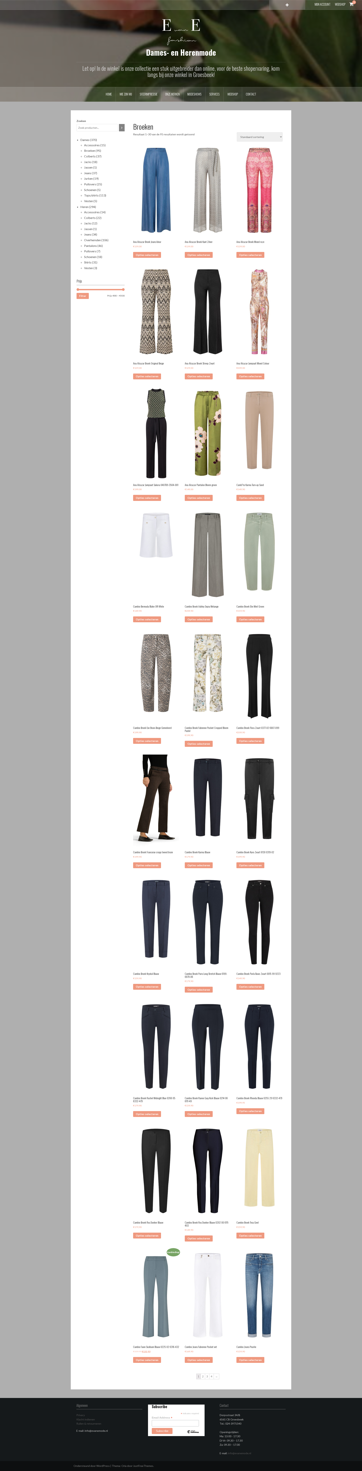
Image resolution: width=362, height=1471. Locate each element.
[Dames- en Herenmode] (181, 32)
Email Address (162, 1417)
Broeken (89, 150)
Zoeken (81, 120)
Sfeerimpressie (148, 94)
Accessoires (92, 145)
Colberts (90, 156)
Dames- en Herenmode (181, 52)
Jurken (88, 178)
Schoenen (90, 190)
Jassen (88, 167)
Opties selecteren (147, 254)
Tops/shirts (91, 195)
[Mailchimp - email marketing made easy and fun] (193, 1434)
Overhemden (92, 240)
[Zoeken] (122, 127)
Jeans (87, 173)
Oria (124, 1465)
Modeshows (194, 94)
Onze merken (172, 94)
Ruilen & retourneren (88, 1423)
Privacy (80, 1415)
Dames (84, 140)
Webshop (340, 4)
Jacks (87, 162)
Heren (84, 207)
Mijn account (323, 4)
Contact (251, 94)
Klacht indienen (85, 1419)
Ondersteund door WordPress (92, 1465)
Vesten (88, 201)
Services (214, 94)
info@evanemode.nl (239, 1453)
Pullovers (90, 184)
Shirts (87, 262)
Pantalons (90, 245)
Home (109, 94)
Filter (82, 295)
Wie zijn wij (126, 94)
